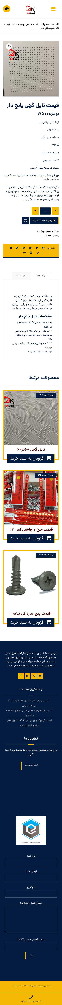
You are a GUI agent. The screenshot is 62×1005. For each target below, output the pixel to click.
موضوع (31, 887)
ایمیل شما (31, 872)
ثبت (31, 955)
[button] (9, 46)
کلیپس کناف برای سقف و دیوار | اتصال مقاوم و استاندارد (29, 713)
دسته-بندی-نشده (45, 231)
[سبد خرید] (6, 8)
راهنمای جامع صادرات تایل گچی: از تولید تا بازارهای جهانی (29, 703)
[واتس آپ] (34, 676)
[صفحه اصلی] (57, 25)
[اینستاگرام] (21, 676)
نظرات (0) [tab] (21, 276)
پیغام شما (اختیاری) (31, 903)
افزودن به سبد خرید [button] (27, 458)
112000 (48, 236)
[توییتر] (40, 676)
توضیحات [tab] (41, 276)
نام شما (31, 856)
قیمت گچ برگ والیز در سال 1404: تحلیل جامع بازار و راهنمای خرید (29, 723)
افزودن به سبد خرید (44, 220)
